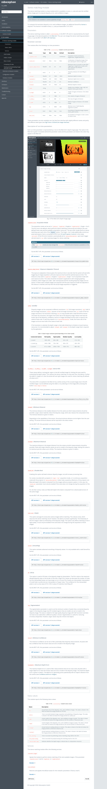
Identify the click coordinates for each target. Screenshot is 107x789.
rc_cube (4, 6)
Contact (4, 94)
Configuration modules (8, 74)
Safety (3, 20)
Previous (32, 778)
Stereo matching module (10, 40)
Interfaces (4, 81)
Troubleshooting (6, 91)
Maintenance (5, 88)
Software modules (6, 30)
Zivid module (7, 54)
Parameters (8, 44)
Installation (4, 24)
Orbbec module (8, 57)
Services (7, 51)
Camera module (7, 34)
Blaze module (7, 61)
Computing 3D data (9, 64)
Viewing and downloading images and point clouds (12, 67)
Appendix (4, 98)
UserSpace (4, 84)
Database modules (7, 78)
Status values (8, 47)
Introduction (5, 17)
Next (86, 778)
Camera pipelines (6, 27)
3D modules (6, 37)
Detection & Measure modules (10, 71)
